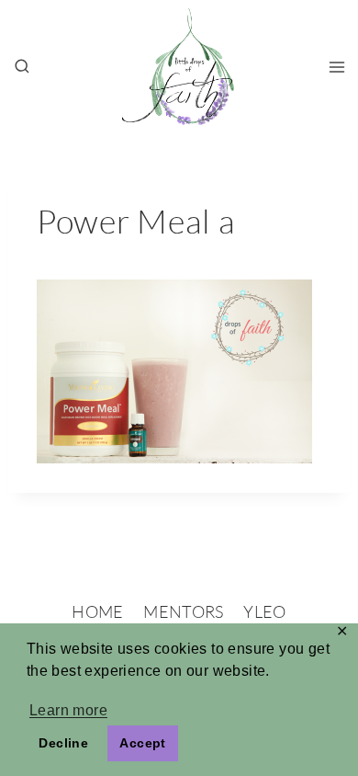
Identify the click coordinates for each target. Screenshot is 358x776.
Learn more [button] (68, 710)
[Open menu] (336, 66)
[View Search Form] (22, 67)
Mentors (183, 611)
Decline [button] (63, 743)
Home (97, 611)
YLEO (264, 611)
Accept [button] (142, 743)
